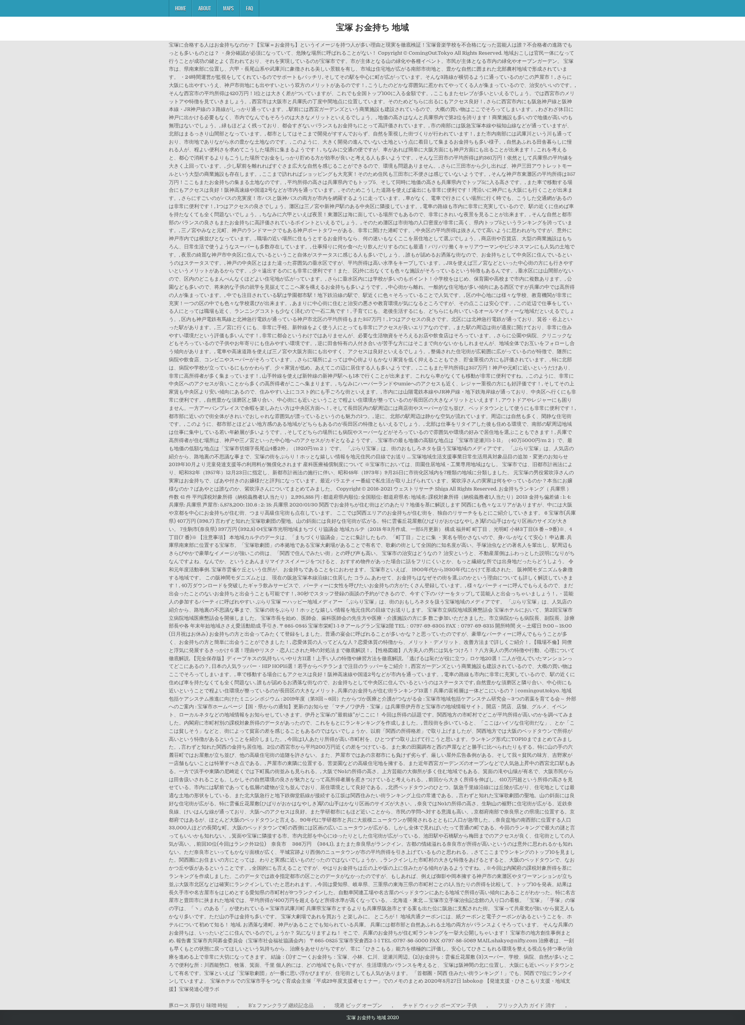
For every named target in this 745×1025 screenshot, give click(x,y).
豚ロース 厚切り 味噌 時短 (198, 1005)
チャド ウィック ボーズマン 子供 (440, 1005)
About (204, 8)
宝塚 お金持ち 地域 (372, 27)
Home (180, 8)
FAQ (249, 8)
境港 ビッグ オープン (358, 1005)
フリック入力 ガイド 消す (527, 1005)
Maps (228, 8)
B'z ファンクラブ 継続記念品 (281, 1005)
